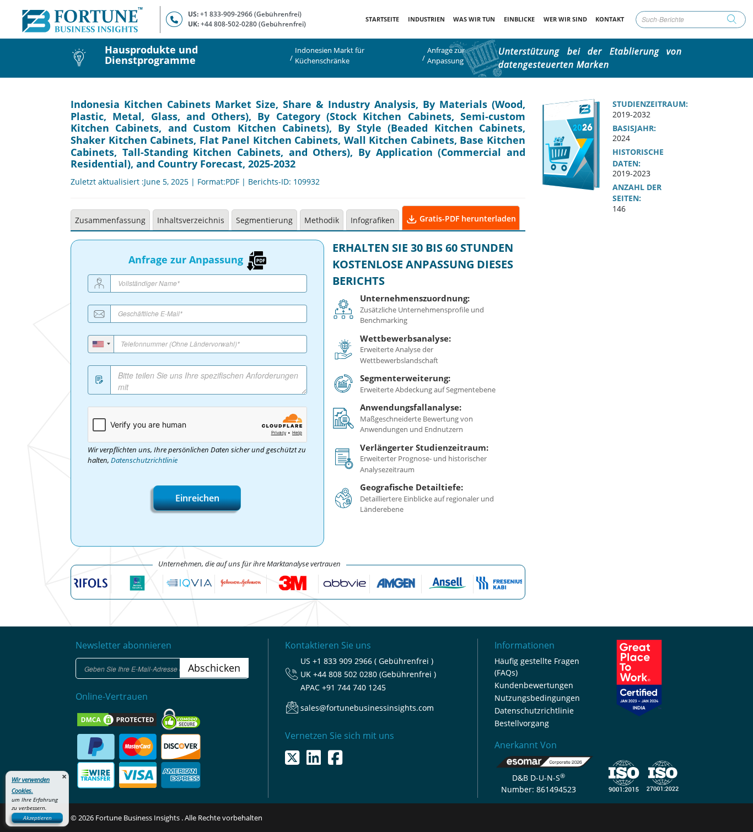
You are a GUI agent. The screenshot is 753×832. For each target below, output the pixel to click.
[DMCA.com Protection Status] (118, 718)
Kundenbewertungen (533, 685)
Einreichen (197, 498)
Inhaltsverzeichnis (190, 220)
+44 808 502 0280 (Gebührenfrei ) (374, 674)
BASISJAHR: (634, 128)
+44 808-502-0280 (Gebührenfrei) (253, 24)
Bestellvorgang (521, 723)
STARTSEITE (384, 18)
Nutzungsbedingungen (537, 698)
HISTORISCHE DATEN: (638, 157)
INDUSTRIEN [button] (426, 19)
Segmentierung (264, 220)
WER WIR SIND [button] (565, 19)
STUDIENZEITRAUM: (650, 104)
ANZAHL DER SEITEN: (636, 192)
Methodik (321, 220)
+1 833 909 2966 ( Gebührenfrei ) (373, 661)
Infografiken (373, 220)
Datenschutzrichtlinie (144, 460)
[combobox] (101, 344)
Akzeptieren (37, 818)
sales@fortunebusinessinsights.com (367, 708)
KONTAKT (609, 19)
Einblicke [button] (519, 19)
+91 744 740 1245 (354, 687)
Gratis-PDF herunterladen (466, 218)
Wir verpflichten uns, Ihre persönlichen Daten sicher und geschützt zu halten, (197, 455)
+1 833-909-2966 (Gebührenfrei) (251, 14)
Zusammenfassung (110, 220)
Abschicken (214, 667)
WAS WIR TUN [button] (474, 19)
